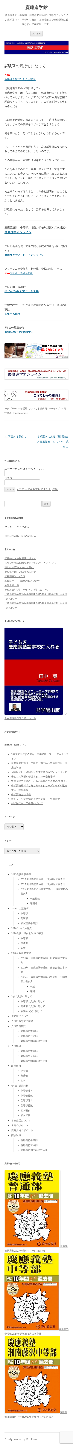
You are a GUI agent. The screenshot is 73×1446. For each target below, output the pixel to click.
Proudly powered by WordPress (20, 1439)
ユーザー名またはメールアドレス (24, 468)
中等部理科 (27, 1090)
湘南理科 (25, 1110)
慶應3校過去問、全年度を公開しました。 (27, 589)
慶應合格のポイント (22, 1130)
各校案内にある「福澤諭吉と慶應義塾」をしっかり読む (53, 442)
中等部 (24, 913)
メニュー (36, 33)
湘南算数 (25, 1115)
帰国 (32, 991)
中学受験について (27, 408)
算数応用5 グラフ (14, 576)
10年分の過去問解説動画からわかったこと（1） (30, 562)
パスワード (11, 478)
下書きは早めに (15, 436)
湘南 (23, 948)
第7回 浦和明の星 (21, 273)
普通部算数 (27, 1105)
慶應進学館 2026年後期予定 (20, 571)
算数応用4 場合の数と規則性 (22, 580)
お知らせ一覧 (11, 585)
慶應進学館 (36, 7)
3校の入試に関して (21, 996)
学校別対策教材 (19, 1085)
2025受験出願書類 (21, 874)
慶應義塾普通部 (29, 1036)
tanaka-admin (20, 413)
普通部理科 (27, 1100)
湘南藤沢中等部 (29, 923)
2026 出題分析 (20, 908)
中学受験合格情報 (21, 794)
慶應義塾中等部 (29, 1031)
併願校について (19, 1016)
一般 (32, 986)
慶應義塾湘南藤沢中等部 (34, 1041)
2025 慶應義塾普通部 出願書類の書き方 (43, 884)
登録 (55, 489)
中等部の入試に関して (33, 1001)
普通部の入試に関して (33, 1006)
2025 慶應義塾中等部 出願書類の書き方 (43, 879)
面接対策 (16, 1135)
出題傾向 (16, 1065)
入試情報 (16, 1046)
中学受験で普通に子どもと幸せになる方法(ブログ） (39, 781)
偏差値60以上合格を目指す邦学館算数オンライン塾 (39, 772)
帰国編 (33, 903)
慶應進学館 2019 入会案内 (20, 79)
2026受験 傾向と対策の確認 (27, 933)
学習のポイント (19, 1125)
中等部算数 (27, 1095)
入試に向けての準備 (22, 1021)
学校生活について (21, 1120)
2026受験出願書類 (21, 953)
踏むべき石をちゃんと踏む (19, 567)
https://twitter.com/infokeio (20, 536)
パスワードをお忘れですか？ (34, 489)
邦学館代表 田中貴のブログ (27, 803)
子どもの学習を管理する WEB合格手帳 (33, 776)
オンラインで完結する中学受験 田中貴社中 (35, 799)
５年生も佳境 (12, 314)
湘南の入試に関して (31, 1011)
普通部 (24, 918)
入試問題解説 (18, 1026)
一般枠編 (35, 898)
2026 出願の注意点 (21, 928)
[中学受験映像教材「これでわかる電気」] (36, 399)
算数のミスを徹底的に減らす (20, 558)
